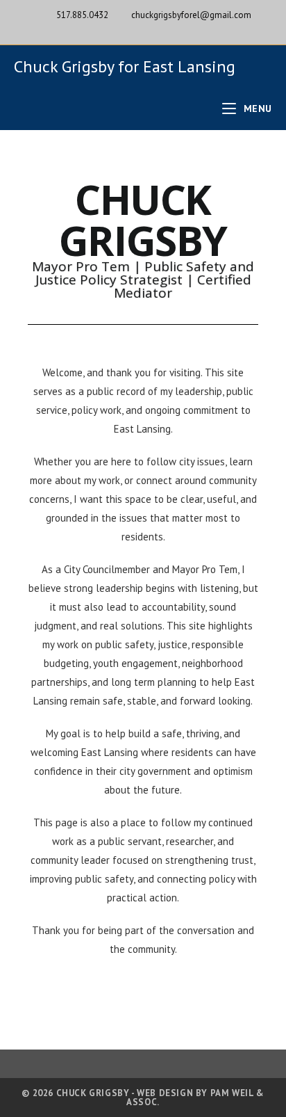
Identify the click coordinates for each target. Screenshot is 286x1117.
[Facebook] (145, 29)
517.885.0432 (82, 15)
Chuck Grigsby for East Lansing (124, 66)
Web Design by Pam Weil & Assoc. (195, 1097)
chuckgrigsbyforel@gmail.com (191, 15)
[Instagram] (159, 29)
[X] (129, 29)
